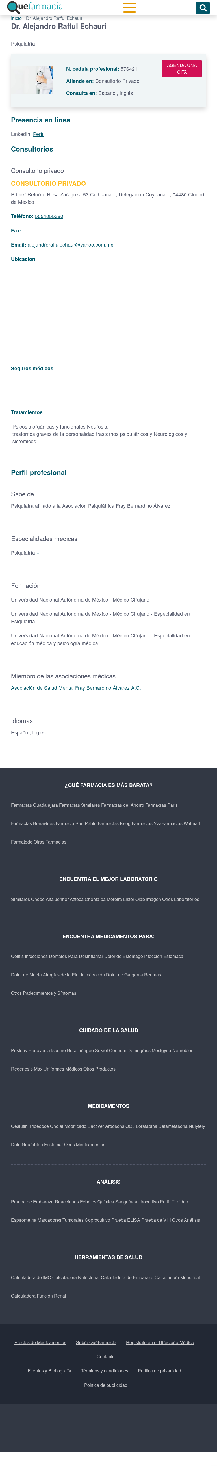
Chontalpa (95, 899)
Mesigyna (161, 1050)
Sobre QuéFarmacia (96, 1342)
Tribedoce (39, 1126)
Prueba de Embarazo (32, 1201)
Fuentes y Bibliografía (49, 1370)
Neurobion (183, 1050)
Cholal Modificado (68, 1126)
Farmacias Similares (79, 805)
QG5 (130, 1126)
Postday (19, 1050)
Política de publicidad (105, 1385)
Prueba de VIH (156, 1220)
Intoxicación (93, 974)
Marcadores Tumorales (61, 1220)
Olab (140, 899)
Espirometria (23, 1220)
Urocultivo (148, 1201)
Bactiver (96, 1126)
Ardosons (114, 1126)
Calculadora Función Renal (38, 1295)
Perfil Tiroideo (174, 1201)
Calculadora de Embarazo (127, 1277)
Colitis (17, 956)
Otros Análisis (186, 1220)
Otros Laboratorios (180, 899)
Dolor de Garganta (124, 974)
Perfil (38, 133)
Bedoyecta (39, 1050)
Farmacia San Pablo (76, 823)
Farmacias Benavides (33, 823)
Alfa (50, 899)
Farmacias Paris (161, 805)
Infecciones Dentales (46, 956)
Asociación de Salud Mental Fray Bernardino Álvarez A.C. (76, 687)
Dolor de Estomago (123, 956)
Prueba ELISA (125, 1220)
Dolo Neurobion (27, 1144)
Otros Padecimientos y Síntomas (43, 993)
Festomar (53, 1144)
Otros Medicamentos (84, 1144)
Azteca (77, 899)
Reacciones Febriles (75, 1201)
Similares (20, 899)
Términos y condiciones (104, 1370)
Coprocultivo (97, 1220)
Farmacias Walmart (181, 823)
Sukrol (101, 1050)
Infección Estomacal (164, 956)
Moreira (114, 899)
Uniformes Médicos (63, 1068)
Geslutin (19, 1126)
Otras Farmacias (50, 841)
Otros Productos (99, 1068)
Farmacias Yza (147, 823)
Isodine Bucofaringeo (72, 1050)
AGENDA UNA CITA (182, 68)
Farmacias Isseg (114, 823)
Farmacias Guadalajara (34, 805)
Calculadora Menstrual (177, 1277)
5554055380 (49, 215)
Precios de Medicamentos (40, 1342)
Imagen (153, 899)
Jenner (62, 899)
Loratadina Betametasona (162, 1126)
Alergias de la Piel (61, 974)
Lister (128, 899)
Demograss (139, 1050)
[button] (129, 7)
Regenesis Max (26, 1068)
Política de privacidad (159, 1370)
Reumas (152, 974)
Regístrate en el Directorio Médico (160, 1342)
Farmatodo (21, 841)
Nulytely (197, 1126)
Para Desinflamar (85, 956)
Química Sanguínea (117, 1201)
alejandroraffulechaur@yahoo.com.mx (70, 244)
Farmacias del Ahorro (122, 805)
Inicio (16, 18)
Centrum (117, 1050)
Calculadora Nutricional (76, 1277)
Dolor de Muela (26, 974)
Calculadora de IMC (31, 1277)
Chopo (38, 899)
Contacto (106, 1356)
